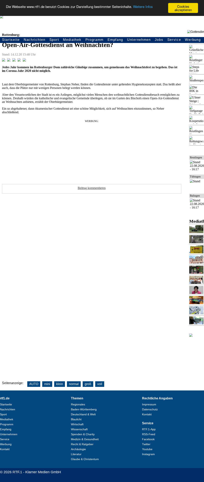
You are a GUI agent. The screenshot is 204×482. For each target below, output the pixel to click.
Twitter (146, 444)
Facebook (148, 439)
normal (74, 384)
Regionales (78, 404)
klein (59, 384)
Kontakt (5, 449)
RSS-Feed (148, 434)
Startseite (11, 40)
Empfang (115, 40)
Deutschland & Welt (83, 414)
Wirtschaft (77, 424)
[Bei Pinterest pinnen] (19, 60)
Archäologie (78, 449)
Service (174, 40)
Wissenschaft (79, 429)
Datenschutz (150, 409)
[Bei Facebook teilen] (3, 60)
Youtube (147, 449)
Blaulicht (76, 419)
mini (47, 384)
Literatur (76, 454)
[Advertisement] (91, 151)
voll (99, 384)
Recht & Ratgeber (82, 444)
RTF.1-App (149, 429)
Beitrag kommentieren (92, 188)
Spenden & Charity (83, 434)
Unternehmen (139, 40)
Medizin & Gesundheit (85, 439)
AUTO (33, 384)
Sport (54, 40)
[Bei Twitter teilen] (8, 60)
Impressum (149, 404)
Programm (94, 40)
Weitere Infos (143, 6)
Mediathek (72, 40)
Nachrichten (34, 40)
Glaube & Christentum (85, 459)
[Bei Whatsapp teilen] (14, 60)
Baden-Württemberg (84, 409)
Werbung (193, 40)
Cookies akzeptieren (183, 8)
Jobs (159, 40)
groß (88, 384)
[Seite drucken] (24, 60)
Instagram (148, 454)
